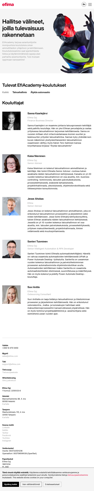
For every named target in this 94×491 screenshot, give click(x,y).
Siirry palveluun (9, 380)
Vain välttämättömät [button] (31, 484)
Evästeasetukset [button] (52, 484)
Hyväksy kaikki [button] (10, 484)
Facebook (6, 435)
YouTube (6, 438)
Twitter (5, 433)
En (84, 4)
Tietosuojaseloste (10, 372)
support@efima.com (11, 364)
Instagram (6, 440)
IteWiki (5, 430)
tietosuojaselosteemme (78, 475)
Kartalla (5, 404)
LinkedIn (6, 427)
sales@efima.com (10, 356)
